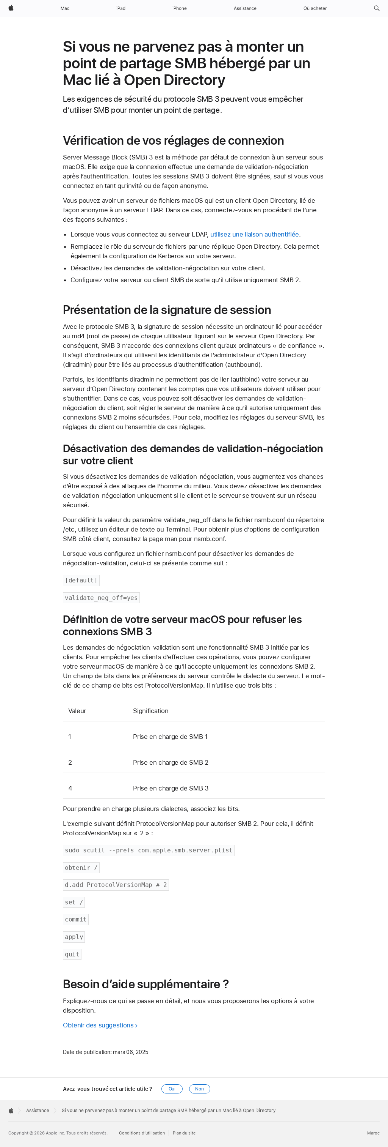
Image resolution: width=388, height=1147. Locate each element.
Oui (172, 1089)
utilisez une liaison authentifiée (254, 234)
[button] (377, 8)
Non (199, 1089)
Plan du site (184, 1133)
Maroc (373, 1133)
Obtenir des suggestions (98, 1025)
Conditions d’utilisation (142, 1133)
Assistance (37, 1110)
